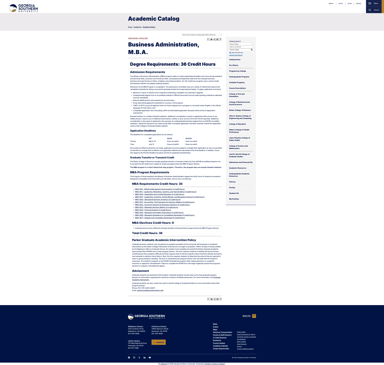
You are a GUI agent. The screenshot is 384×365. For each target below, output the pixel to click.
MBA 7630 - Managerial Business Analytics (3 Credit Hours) (158, 200)
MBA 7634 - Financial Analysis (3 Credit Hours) (153, 210)
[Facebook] (129, 358)
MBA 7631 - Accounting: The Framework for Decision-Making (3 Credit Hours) (165, 202)
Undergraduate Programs (239, 77)
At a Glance (233, 65)
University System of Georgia (246, 337)
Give (350, 3)
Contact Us (160, 342)
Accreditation (241, 339)
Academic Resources (237, 168)
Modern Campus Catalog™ (215, 364)
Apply (331, 3)
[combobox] (202, 34)
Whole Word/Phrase (237, 52)
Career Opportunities (221, 348)
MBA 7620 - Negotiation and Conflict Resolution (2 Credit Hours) (159, 194)
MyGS (358, 3)
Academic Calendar (220, 346)
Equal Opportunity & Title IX (246, 334)
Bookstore (217, 340)
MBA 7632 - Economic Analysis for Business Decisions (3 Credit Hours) (162, 205)
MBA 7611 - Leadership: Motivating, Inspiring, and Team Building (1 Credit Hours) (165, 192)
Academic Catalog (149, 27)
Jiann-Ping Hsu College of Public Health (239, 139)
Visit (341, 3)
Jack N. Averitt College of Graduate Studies (239, 155)
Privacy (239, 346)
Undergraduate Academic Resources (239, 175)
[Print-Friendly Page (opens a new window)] (217, 39)
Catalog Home (234, 59)
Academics (137, 27)
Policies (232, 182)
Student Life (234, 193)
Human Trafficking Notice (245, 349)
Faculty (232, 188)
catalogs (163, 364)
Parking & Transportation (222, 332)
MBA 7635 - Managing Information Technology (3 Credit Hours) (159, 213)
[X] (139, 357)
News (215, 324)
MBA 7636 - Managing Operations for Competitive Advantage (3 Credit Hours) (164, 215)
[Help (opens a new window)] (220, 39)
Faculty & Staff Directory (222, 335)
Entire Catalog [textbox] (234, 44)
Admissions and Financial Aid (240, 162)
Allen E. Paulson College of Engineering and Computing (240, 117)
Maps (215, 329)
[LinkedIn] (145, 357)
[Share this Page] (214, 39)
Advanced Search (236, 55)
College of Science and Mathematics (238, 147)
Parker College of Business (240, 110)
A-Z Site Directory (220, 338)
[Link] (23, 8)
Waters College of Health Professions (239, 131)
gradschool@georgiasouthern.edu (150, 290)
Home (130, 27)
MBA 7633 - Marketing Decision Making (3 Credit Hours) (156, 207)
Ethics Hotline (241, 341)
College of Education (237, 124)
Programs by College (237, 71)
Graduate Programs (237, 82)
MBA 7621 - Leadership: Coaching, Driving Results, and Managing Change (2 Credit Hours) (169, 197)
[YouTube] (150, 357)
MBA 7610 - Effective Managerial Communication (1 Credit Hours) (160, 189)
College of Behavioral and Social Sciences (239, 103)
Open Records (241, 344)
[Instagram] (134, 357)
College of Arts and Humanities (237, 95)
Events (215, 327)
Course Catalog (219, 343)
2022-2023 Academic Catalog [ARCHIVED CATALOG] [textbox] (199, 35)
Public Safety (241, 332)
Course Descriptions (237, 88)
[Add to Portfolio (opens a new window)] (211, 39)
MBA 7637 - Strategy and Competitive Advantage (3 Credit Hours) (160, 218)
